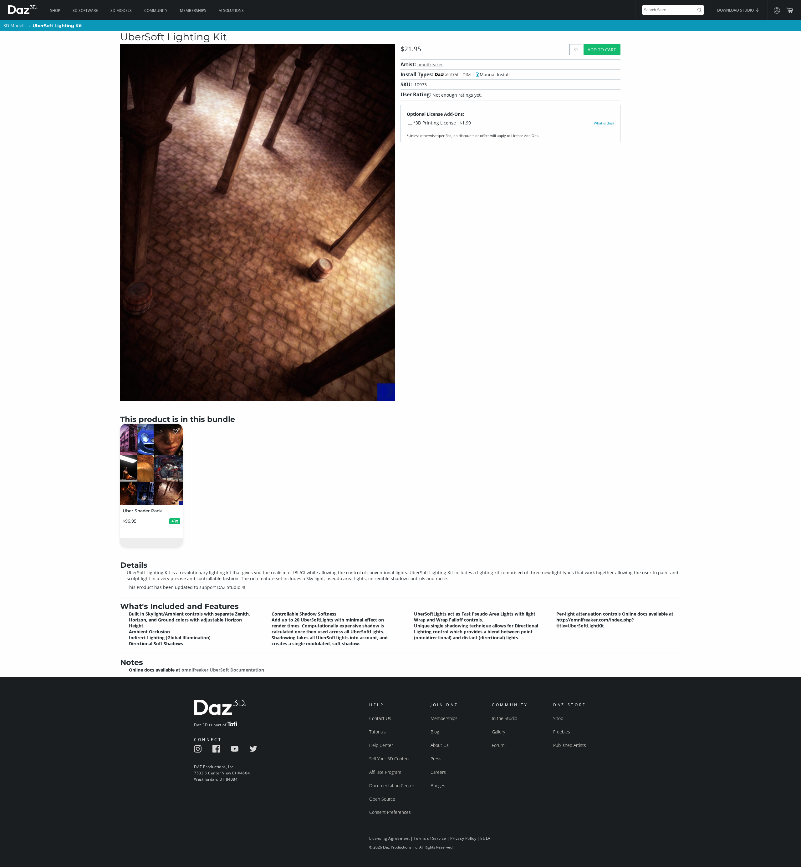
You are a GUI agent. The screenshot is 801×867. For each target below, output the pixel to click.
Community (155, 10)
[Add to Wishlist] (575, 49)
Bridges (438, 785)
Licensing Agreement (389, 838)
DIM (466, 75)
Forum (498, 745)
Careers (438, 772)
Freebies (561, 732)
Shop (55, 10)
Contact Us (380, 718)
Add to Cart (602, 50)
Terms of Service (430, 838)
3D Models (121, 10)
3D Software (85, 10)
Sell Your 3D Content (389, 759)
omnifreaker (430, 65)
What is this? (604, 123)
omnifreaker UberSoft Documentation (222, 670)
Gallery (498, 732)
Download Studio (736, 10)
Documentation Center (391, 785)
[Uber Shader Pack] (151, 464)
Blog (435, 732)
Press (436, 759)
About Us (440, 745)
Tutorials (377, 732)
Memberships (193, 10)
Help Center (381, 745)
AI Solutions (231, 10)
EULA (485, 838)
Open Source (382, 799)
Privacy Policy (463, 838)
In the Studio (504, 718)
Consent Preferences (390, 812)
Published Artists (569, 745)
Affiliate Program (385, 772)
